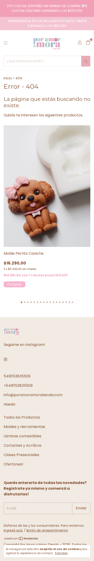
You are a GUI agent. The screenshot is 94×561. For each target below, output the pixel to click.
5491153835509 (17, 376)
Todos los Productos (22, 417)
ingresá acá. (13, 530)
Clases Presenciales (21, 454)
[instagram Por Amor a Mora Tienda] (5, 359)
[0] (88, 43)
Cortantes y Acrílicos (23, 445)
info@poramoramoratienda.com (33, 395)
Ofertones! (13, 464)
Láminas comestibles (22, 436)
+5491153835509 (18, 385)
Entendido (61, 553)
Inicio (8, 78)
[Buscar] (85, 61)
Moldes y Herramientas (24, 426)
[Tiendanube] (21, 539)
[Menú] (6, 43)
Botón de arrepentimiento (47, 530)
